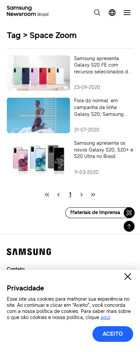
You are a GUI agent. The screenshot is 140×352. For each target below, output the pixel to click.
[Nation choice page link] (112, 12)
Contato (15, 269)
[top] (129, 226)
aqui (105, 317)
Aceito (113, 334)
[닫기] (127, 276)
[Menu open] (127, 12)
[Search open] (97, 12)
